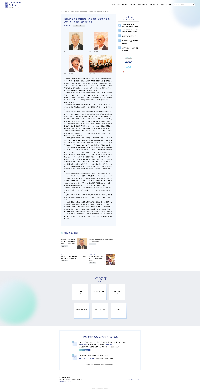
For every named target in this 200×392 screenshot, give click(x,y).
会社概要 (69, 381)
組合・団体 (67, 11)
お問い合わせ (62, 381)
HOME (62, 11)
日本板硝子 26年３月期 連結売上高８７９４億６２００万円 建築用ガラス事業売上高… (130, 41)
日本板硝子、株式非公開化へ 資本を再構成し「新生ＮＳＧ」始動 (130, 35)
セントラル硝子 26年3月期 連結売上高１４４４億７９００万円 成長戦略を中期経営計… (130, 48)
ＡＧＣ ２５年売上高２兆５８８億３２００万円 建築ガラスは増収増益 (130, 30)
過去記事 (168, 4)
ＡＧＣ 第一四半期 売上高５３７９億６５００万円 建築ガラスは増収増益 (130, 25)
